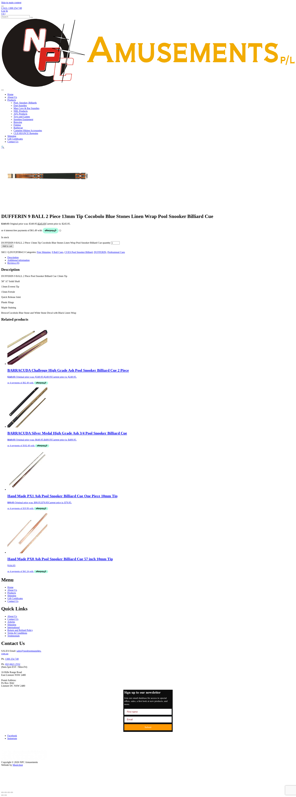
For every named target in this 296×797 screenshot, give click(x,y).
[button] (2, 147)
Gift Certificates (15, 139)
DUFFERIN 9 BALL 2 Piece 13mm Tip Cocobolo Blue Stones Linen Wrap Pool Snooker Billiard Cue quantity (55, 242)
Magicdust (18, 765)
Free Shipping (44, 252)
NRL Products (21, 111)
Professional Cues (116, 252)
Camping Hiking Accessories (28, 130)
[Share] (8, 792)
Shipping (11, 136)
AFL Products (20, 114)
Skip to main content (11, 2)
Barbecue (18, 127)
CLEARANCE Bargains (26, 133)
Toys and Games (22, 116)
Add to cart (7, 246)
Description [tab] (13, 257)
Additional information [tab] (18, 260)
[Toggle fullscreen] (5, 792)
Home (10, 94)
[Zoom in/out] (2, 792)
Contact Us (12, 141)
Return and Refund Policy (20, 630)
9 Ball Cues (57, 252)
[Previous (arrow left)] (2, 795)
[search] (2, 6)
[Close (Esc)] (11, 792)
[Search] (31, 17)
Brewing (18, 122)
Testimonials (13, 635)
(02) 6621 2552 (12, 664)
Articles (11, 622)
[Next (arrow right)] (5, 795)
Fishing (17, 125)
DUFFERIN (100, 252)
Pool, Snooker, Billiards (25, 102)
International (13, 627)
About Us (12, 97)
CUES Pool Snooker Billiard (78, 252)
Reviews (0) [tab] (13, 263)
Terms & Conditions (17, 633)
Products (11, 100)
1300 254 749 (12, 659)
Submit (148, 727)
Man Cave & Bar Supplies (26, 108)
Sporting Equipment (23, 119)
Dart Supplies (20, 105)
